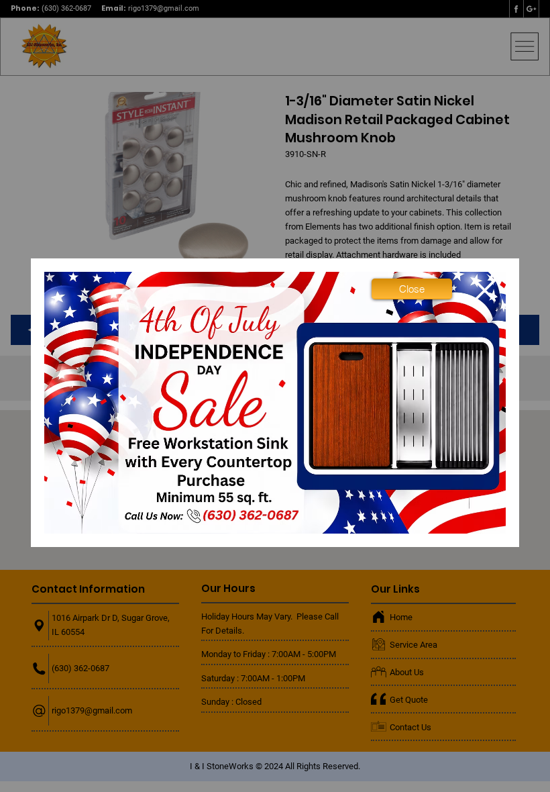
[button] (412, 289)
